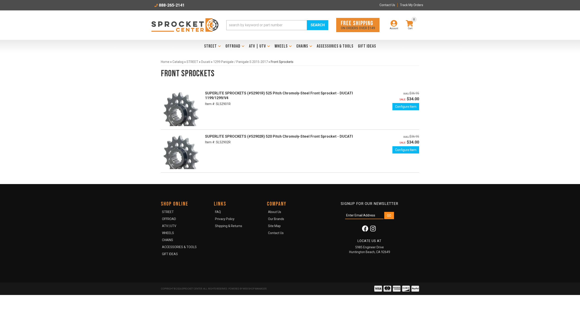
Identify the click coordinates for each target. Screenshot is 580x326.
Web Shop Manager (254, 289)
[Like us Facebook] (365, 230)
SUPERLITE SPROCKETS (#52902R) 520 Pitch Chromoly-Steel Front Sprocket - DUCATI (279, 136)
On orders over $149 (358, 25)
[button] (277, 25)
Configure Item (405, 106)
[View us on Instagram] (373, 230)
